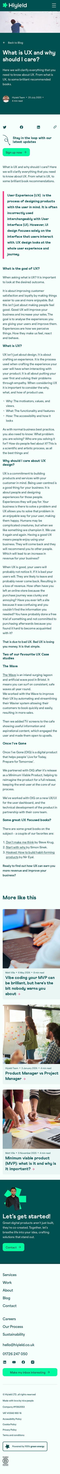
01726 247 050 (15, 1353)
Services (9, 1274)
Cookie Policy (9, 1424)
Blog (6, 1297)
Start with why (16, 847)
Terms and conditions (13, 1435)
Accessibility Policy (12, 1418)
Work (7, 1282)
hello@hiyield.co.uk (18, 1344)
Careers (9, 1318)
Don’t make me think (20, 842)
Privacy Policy (9, 1429)
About (8, 1290)
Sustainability (14, 1334)
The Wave (9, 674)
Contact (9, 1305)
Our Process (13, 1326)
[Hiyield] (15, 6)
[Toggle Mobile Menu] (54, 5)
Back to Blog (15, 42)
